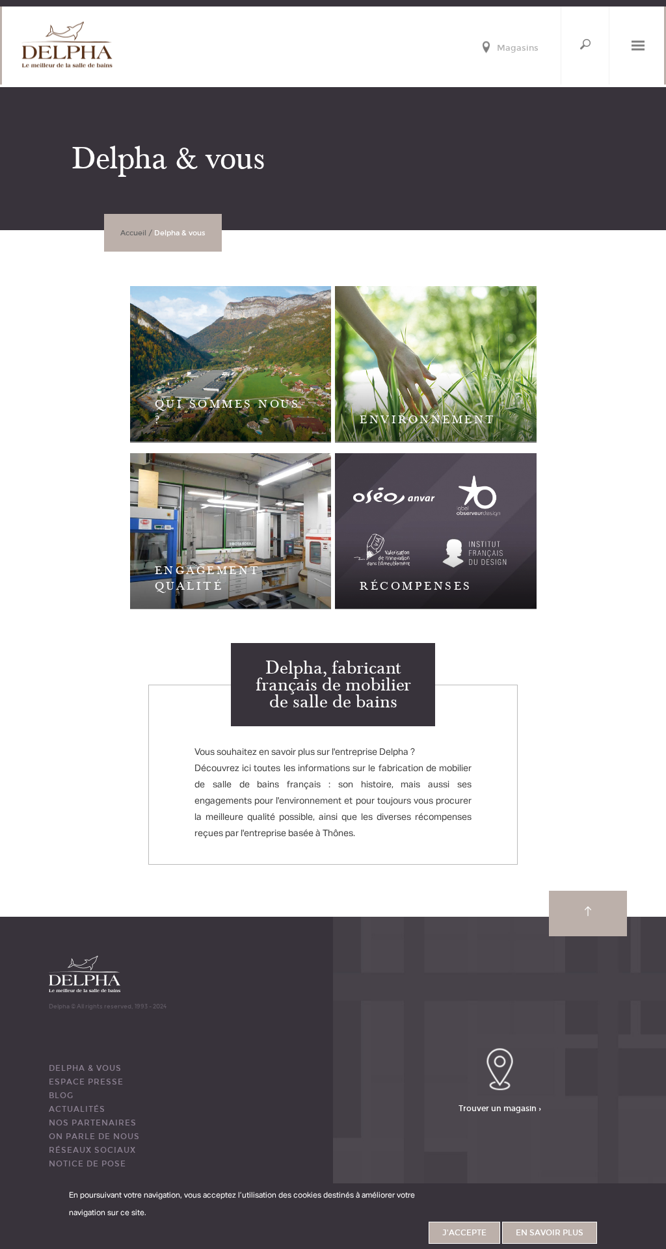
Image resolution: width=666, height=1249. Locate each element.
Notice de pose (87, 1163)
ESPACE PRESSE (86, 1081)
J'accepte (464, 1232)
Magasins (518, 48)
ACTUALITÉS (77, 1109)
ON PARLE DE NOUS (94, 1136)
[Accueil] (67, 45)
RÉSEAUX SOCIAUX (92, 1150)
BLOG (61, 1095)
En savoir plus (549, 1232)
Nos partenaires (93, 1122)
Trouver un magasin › (500, 1107)
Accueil (133, 233)
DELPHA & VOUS (85, 1068)
